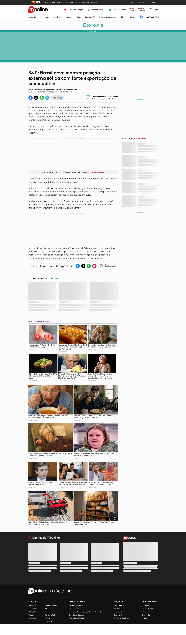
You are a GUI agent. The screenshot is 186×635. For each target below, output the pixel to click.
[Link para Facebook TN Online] (52, 591)
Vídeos (122, 17)
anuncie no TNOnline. (95, 172)
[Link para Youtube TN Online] (69, 591)
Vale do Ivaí (57, 17)
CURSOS (78, 2)
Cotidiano (32, 618)
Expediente (118, 612)
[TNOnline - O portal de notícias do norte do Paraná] (38, 9)
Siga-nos (56, 97)
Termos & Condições (121, 618)
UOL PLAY (85, 2)
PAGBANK (69, 2)
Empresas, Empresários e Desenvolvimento (85, 612)
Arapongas (45, 17)
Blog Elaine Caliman (76, 615)
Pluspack (145, 618)
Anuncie (117, 609)
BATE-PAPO (142, 2)
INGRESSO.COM (50, 2)
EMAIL (153, 2)
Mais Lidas (32, 605)
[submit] (151, 9)
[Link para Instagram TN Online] (64, 591)
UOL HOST (60, 2)
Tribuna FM (146, 612)
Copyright (118, 615)
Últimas (132, 17)
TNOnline (145, 605)
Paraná (68, 17)
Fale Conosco (119, 605)
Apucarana (32, 17)
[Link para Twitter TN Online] (58, 591)
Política (78, 17)
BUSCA (131, 2)
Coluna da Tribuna (76, 605)
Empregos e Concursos (107, 17)
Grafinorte (146, 615)
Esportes (31, 621)
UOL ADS (94, 2)
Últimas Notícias (51, 605)
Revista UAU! (90, 17)
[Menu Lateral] (156, 10)
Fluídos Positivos (75, 609)
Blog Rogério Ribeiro (76, 618)
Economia (93, 25)
